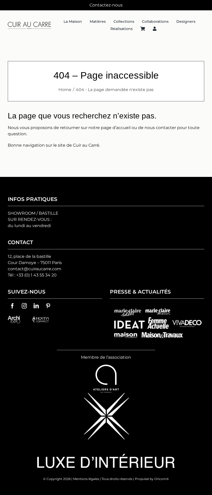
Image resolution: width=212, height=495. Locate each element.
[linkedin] (36, 306)
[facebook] (12, 306)
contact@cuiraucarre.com (34, 268)
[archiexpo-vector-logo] (14, 317)
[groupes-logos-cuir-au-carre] (157, 305)
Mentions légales (86, 479)
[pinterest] (48, 306)
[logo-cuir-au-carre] (29, 23)
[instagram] (24, 306)
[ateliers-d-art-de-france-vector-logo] (106, 366)
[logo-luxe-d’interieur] (106, 394)
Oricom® (161, 479)
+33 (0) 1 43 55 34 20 (36, 275)
